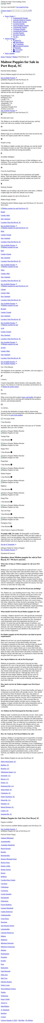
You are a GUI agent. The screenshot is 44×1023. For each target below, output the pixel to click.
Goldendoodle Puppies (20, 18)
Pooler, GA (4, 782)
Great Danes (5, 919)
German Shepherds (7, 908)
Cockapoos (4, 890)
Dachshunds (5, 898)
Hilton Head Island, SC (8, 761)
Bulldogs (4, 876)
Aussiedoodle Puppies (20, 31)
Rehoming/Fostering (22, 46)
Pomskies (4, 957)
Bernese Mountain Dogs (9, 859)
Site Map (21, 1020)
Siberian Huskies (6, 982)
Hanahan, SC (5, 804)
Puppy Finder (9, 16)
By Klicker (29, 1020)
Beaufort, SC (5, 768)
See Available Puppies (8, 78)
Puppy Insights (10, 53)
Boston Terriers (6, 869)
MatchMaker (19, 42)
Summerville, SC (6, 814)
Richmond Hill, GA (7, 786)
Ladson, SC (4, 811)
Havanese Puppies (19, 35)
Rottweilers (4, 968)
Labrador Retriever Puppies (22, 20)
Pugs (2, 964)
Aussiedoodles (5, 841)
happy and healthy (28, 397)
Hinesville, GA (6, 800)
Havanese (4, 922)
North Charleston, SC (8, 797)
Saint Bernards (5, 971)
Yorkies (3, 992)
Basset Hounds (6, 848)
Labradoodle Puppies (20, 27)
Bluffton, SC (5, 765)
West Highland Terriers (8, 989)
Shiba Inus (4, 975)
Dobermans (4, 901)
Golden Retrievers (7, 912)
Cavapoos (4, 883)
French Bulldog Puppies (21, 25)
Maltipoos (4, 940)
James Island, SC (6, 790)
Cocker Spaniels (6, 894)
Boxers (3, 873)
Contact (17, 51)
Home (3, 57)
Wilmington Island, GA (8, 772)
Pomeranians (5, 954)
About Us (17, 40)
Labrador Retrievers (7, 933)
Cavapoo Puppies (18, 24)
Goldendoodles (6, 915)
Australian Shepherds (8, 845)
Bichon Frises (5, 862)
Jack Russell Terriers (7, 926)
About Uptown (10, 38)
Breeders (18, 48)
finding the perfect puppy (11, 387)
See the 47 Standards (8, 544)
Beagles (3, 852)
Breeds (8, 57)
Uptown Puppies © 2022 (9, 1020)
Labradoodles (5, 929)
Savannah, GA (5, 775)
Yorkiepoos (4, 996)
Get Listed (18, 50)
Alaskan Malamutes (7, 838)
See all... (16, 37)
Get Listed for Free (22, 7)
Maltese (15, 57)
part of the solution (17, 415)
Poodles (3, 961)
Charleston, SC (6, 793)
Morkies (3, 950)
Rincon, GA (5, 779)
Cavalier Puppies (18, 33)
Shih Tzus (4, 978)
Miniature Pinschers (7, 943)
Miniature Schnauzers (8, 947)
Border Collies (5, 866)
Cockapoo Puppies (19, 29)
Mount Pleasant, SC (7, 807)
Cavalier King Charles (8, 880)
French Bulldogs (6, 905)
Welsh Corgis (5, 985)
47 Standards (19, 44)
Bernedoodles (5, 855)
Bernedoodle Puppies (20, 22)
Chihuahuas (4, 887)
